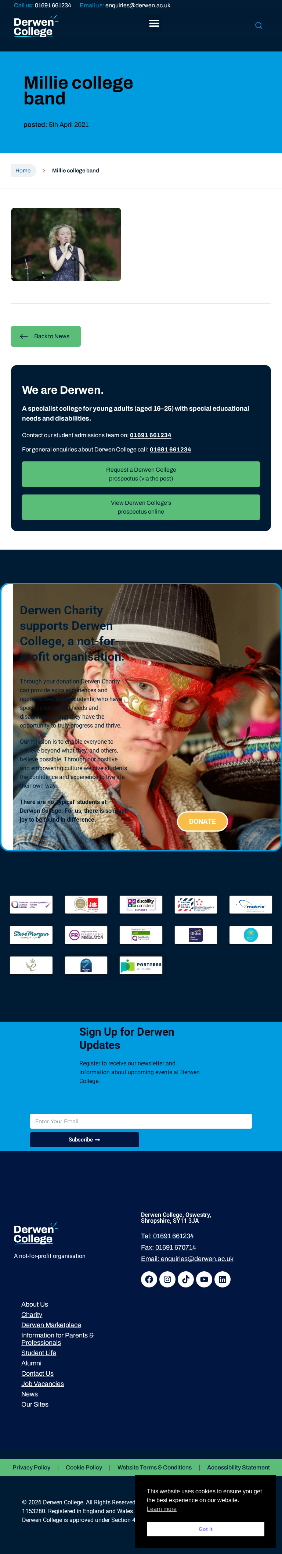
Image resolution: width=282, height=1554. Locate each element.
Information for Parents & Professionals (57, 1339)
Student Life (38, 1353)
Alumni (31, 1363)
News (29, 1394)
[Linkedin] (222, 1279)
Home (22, 171)
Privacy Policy (31, 1467)
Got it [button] (206, 1529)
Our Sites (34, 1404)
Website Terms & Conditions (155, 1467)
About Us (34, 1304)
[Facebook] (149, 1279)
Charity (31, 1314)
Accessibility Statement (238, 1467)
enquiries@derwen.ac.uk (137, 5)
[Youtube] (204, 1279)
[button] (154, 23)
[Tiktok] (186, 1279)
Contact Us (37, 1373)
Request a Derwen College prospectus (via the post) (141, 474)
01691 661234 (53, 5)
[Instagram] (167, 1279)
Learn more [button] (162, 1509)
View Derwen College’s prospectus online (141, 507)
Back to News (51, 336)
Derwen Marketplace (51, 1325)
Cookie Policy (84, 1467)
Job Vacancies (42, 1383)
